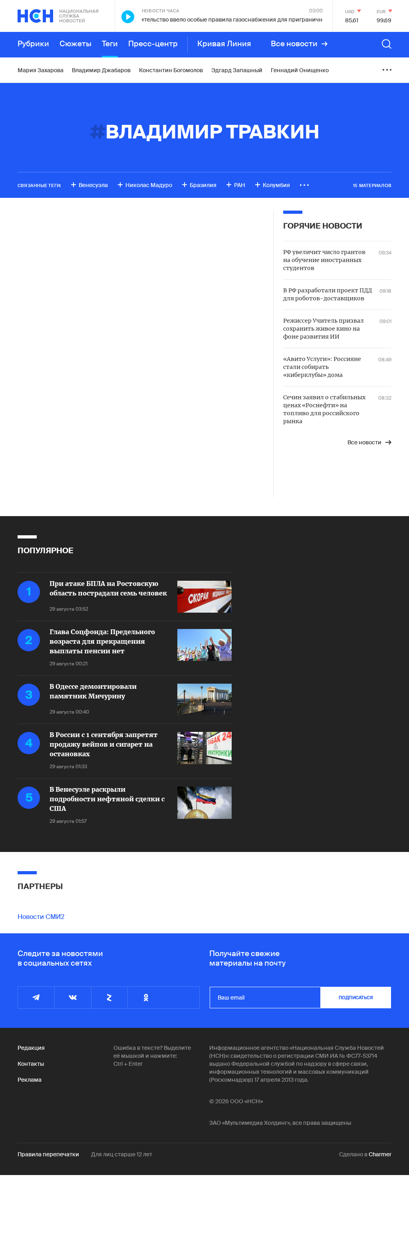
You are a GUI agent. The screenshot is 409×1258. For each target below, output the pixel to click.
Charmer (380, 1154)
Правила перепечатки (48, 1154)
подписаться (356, 997)
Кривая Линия (224, 44)
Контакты (31, 1063)
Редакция (31, 1047)
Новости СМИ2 (41, 917)
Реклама (30, 1079)
